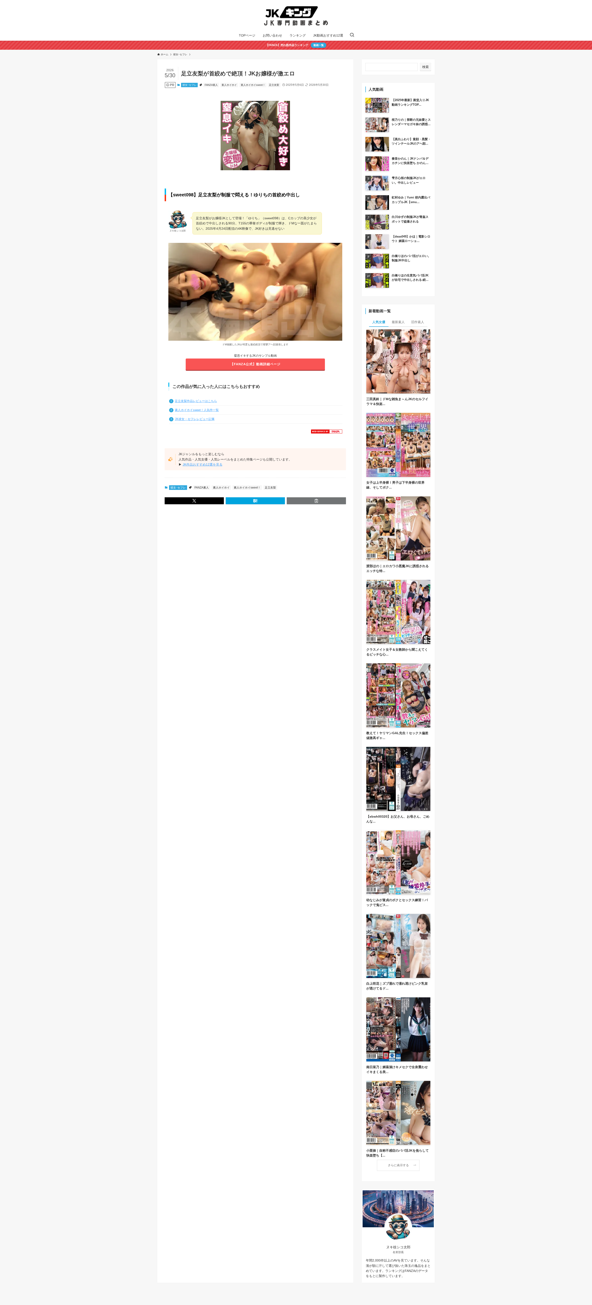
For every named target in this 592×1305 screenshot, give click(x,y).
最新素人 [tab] (398, 322)
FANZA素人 (211, 84)
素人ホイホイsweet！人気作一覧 (197, 410)
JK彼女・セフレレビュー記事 (195, 419)
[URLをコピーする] (316, 500)
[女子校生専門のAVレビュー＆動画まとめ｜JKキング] (296, 16)
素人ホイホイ (229, 84)
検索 (425, 67)
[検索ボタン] (352, 35)
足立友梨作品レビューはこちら (196, 401)
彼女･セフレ (189, 84)
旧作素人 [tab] (417, 322)
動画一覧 (319, 45)
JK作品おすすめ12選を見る (202, 464)
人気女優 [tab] (378, 322)
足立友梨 (274, 84)
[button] (194, 500)
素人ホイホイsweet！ (253, 84)
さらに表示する (398, 1165)
